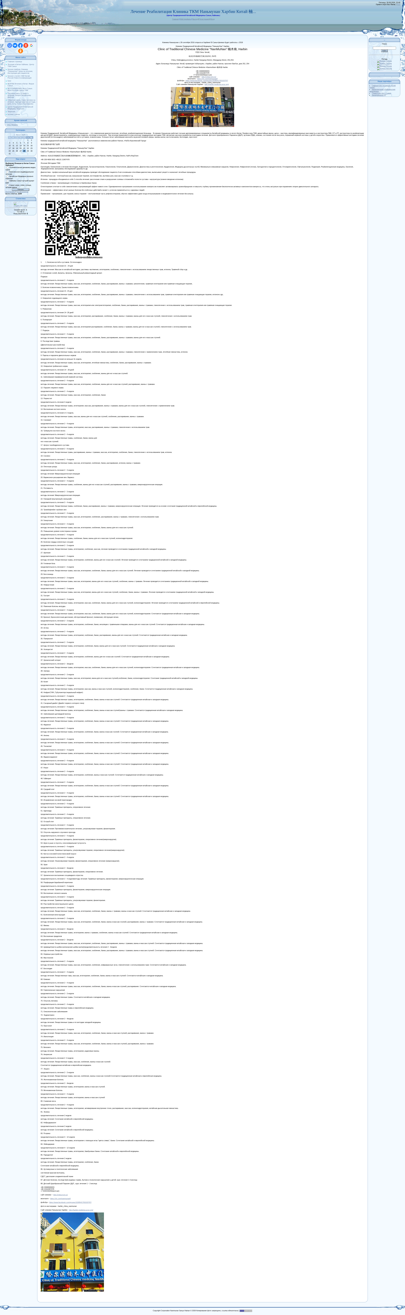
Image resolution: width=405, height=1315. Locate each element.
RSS (398, 4)
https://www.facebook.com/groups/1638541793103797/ (207, 80)
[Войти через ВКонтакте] (15, 45)
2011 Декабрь (12, 125)
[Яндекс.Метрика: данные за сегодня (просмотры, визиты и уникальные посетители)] (21, 204)
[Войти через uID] (9, 45)
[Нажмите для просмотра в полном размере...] (202, 88)
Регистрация (204, 19)
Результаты (10, 192)
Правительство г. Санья (381, 93)
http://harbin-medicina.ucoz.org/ (217, 84)
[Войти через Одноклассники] (20, 51)
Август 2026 (20, 135)
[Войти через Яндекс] (25, 45)
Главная (175, 19)
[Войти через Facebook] (20, 45)
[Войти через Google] (31, 45)
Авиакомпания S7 (379, 95)
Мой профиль (185, 19)
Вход (213, 19)
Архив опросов (22, 192)
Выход (195, 19)
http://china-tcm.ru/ (209, 77)
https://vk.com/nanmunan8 (207, 79)
